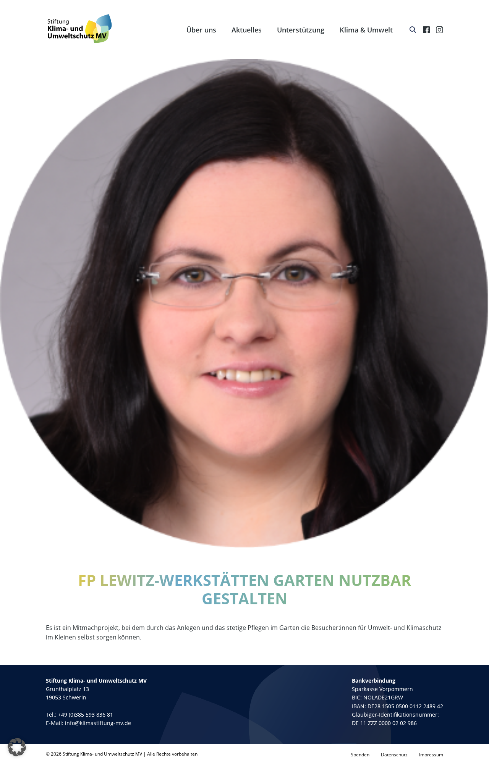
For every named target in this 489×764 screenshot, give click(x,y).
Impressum (431, 754)
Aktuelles (247, 29)
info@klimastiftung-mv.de (98, 723)
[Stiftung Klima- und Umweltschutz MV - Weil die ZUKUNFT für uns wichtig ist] (79, 28)
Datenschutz (394, 754)
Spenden (360, 754)
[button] (17, 747)
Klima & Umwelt (366, 29)
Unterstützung (300, 29)
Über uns (201, 29)
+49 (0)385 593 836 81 (85, 714)
